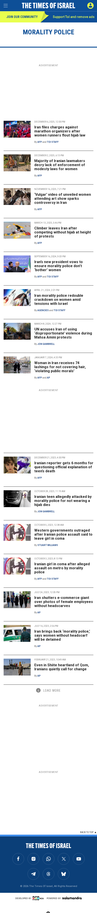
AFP (39, 142)
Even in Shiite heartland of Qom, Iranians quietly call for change (61, 667)
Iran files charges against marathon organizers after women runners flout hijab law (59, 131)
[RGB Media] (39, 898)
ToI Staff (53, 142)
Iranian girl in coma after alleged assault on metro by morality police (62, 568)
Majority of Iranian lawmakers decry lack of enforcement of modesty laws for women (59, 165)
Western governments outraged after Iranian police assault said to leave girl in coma (63, 534)
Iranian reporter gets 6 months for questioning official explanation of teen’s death (63, 467)
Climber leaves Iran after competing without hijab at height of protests (62, 232)
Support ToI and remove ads (74, 17)
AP (48, 377)
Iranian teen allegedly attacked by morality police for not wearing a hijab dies (63, 501)
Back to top (86, 832)
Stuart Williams (47, 545)
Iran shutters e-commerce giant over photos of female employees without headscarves (63, 602)
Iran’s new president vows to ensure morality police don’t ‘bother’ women (58, 266)
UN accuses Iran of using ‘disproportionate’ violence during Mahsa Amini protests (63, 333)
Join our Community (22, 17)
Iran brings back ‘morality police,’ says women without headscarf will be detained (62, 635)
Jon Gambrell (46, 344)
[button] (90, 5)
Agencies (43, 310)
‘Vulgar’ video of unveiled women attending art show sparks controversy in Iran (62, 198)
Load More (52, 690)
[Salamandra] (72, 898)
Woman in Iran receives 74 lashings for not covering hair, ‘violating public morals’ (60, 367)
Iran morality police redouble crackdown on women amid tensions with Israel (58, 299)
